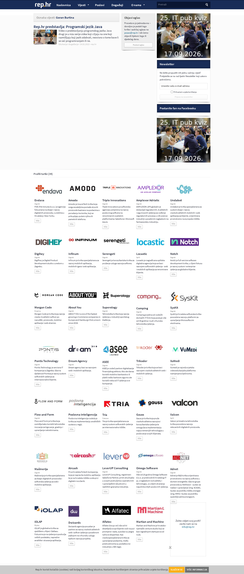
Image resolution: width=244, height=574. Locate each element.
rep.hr (43, 5)
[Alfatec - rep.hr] (116, 514)
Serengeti (108, 254)
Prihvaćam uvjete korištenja (185, 92)
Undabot (176, 200)
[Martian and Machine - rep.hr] (150, 513)
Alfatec (106, 522)
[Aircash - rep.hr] (82, 458)
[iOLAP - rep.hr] (48, 511)
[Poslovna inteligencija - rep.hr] (82, 406)
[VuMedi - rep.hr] (184, 353)
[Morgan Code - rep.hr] (48, 297)
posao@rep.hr (131, 32)
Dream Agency (77, 361)
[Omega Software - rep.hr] (150, 458)
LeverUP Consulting (115, 468)
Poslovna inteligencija (82, 415)
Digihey (39, 254)
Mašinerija (41, 469)
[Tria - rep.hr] (116, 408)
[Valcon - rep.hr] (184, 405)
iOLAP (38, 522)
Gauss (140, 415)
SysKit (174, 308)
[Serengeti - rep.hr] (116, 243)
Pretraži (162, 4)
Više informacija (197, 569)
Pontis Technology (46, 361)
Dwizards (74, 523)
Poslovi (99, 5)
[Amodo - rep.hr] (82, 191)
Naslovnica (63, 5)
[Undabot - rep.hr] (184, 193)
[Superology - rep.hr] (116, 298)
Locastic (141, 254)
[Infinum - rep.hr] (82, 241)
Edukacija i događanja (68, 44)
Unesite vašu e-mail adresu (175, 86)
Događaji (117, 5)
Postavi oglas (138, 45)
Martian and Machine (150, 522)
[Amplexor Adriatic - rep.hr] (150, 192)
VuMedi (175, 361)
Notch (174, 254)
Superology (109, 307)
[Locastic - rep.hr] (150, 245)
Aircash (73, 468)
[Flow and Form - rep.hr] (48, 403)
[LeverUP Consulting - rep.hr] (116, 459)
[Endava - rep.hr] (48, 193)
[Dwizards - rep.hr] (73, 516)
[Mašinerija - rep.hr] (42, 462)
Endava (39, 200)
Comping (142, 308)
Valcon (174, 415)
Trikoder (141, 361)
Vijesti (80, 5)
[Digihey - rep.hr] (48, 245)
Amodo (73, 200)
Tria (104, 415)
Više (37, 220)
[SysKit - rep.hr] (184, 301)
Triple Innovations (114, 200)
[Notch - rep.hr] (184, 245)
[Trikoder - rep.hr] (149, 349)
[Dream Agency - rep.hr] (82, 351)
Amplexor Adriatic (147, 200)
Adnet (174, 469)
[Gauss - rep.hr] (150, 406)
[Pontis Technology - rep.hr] (48, 353)
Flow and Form (44, 415)
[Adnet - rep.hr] (181, 462)
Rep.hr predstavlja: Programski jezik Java (68, 26)
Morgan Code (43, 307)
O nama (134, 5)
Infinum (73, 254)
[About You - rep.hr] (82, 297)
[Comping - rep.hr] (149, 301)
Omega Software (147, 468)
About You (74, 307)
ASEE (105, 362)
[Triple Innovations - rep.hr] (116, 189)
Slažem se (177, 569)
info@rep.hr (188, 527)
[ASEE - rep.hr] (115, 355)
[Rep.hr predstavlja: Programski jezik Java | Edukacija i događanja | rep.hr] (45, 43)
